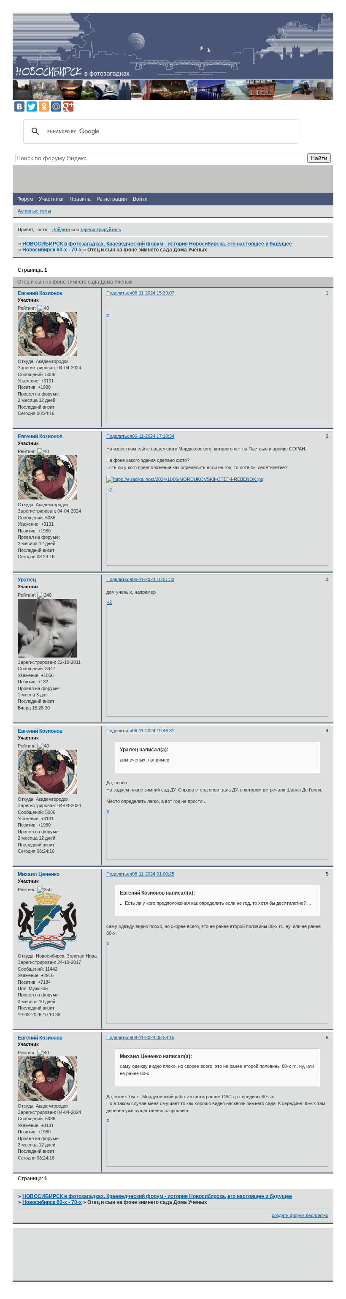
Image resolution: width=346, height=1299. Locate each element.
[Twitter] (32, 106)
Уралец (27, 580)
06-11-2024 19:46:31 (153, 730)
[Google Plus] (68, 106)
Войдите (61, 229)
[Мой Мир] (56, 106)
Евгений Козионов (40, 293)
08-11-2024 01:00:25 (153, 873)
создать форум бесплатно (300, 1215)
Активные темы (34, 210)
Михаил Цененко (38, 874)
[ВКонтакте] (19, 106)
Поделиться (119, 292)
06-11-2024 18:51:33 (153, 579)
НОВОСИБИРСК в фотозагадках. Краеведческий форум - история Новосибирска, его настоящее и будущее (157, 244)
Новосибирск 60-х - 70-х (52, 250)
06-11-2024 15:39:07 (153, 292)
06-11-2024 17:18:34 (153, 436)
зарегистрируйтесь (100, 229)
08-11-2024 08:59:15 (153, 1037)
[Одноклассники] (44, 106)
